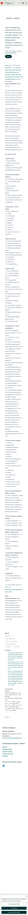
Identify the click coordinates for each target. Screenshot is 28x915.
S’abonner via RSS (7, 751)
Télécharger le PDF (7, 749)
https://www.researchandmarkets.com (12, 738)
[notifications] (23, 3)
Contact (7, 717)
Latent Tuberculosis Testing (11, 641)
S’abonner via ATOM (7, 753)
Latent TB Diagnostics (10, 638)
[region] (14, 904)
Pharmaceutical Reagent (11, 644)
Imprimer (4, 747)
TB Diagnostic (9, 646)
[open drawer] (26, 3)
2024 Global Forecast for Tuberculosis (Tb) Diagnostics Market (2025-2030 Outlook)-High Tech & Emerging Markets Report (15, 665)
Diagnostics (8, 636)
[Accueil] (7, 3)
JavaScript (5, 756)
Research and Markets (10, 53)
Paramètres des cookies (14, 904)
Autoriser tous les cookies (14, 912)
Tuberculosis (16, 646)
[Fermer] (26, 896)
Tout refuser (14, 908)
